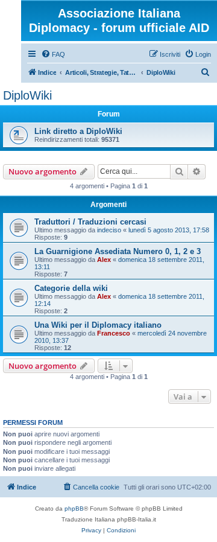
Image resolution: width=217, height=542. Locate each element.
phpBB (74, 508)
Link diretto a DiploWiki (78, 131)
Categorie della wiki (71, 288)
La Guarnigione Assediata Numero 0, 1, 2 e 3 (117, 251)
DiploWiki (27, 95)
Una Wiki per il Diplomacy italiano (98, 325)
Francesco (113, 333)
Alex (104, 259)
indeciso (109, 230)
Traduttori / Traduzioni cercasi (90, 221)
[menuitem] (53, 54)
